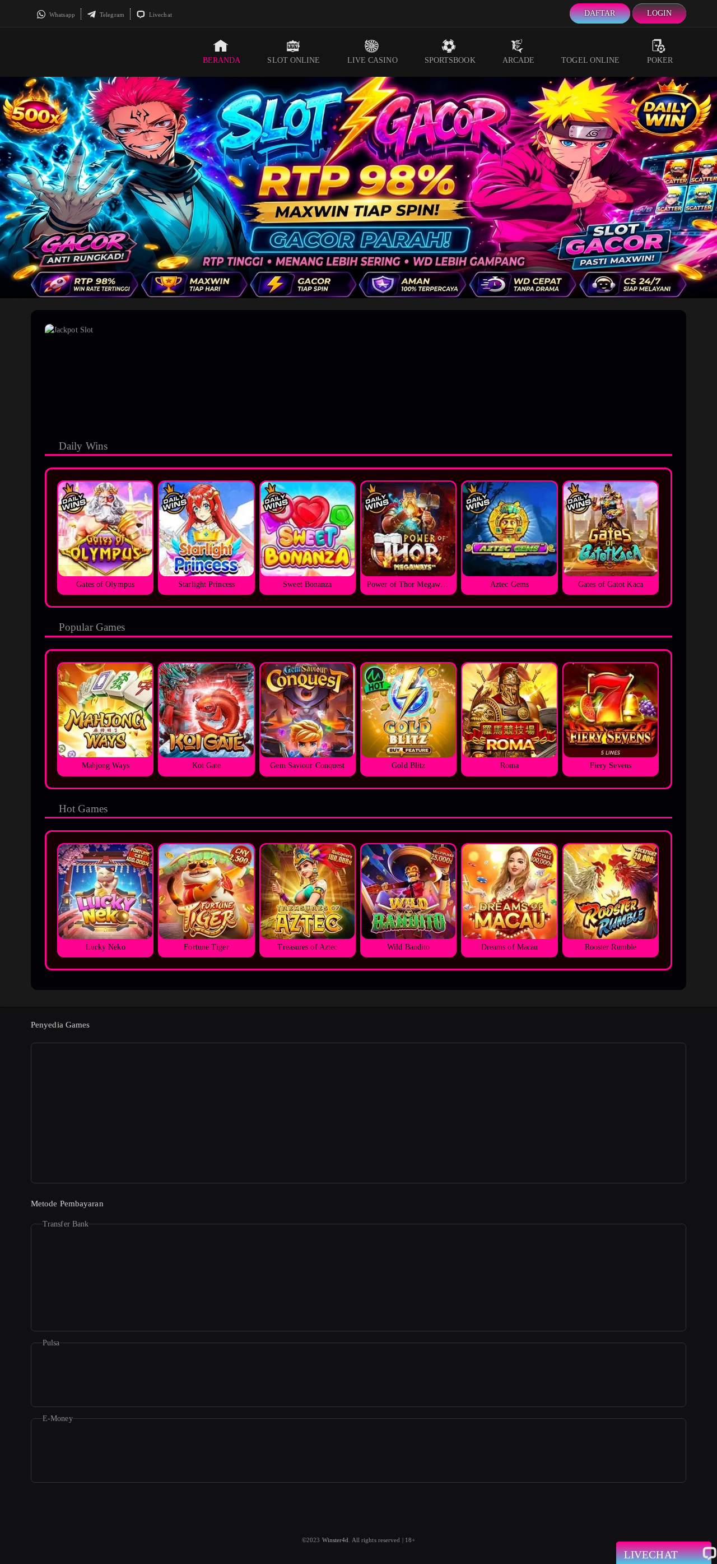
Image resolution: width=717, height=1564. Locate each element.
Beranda (222, 60)
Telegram (111, 14)
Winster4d (335, 1540)
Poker (660, 60)
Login (659, 13)
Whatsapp (61, 14)
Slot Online (293, 60)
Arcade (518, 60)
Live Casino (372, 60)
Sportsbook (450, 60)
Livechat (159, 14)
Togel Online (590, 60)
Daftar (600, 13)
